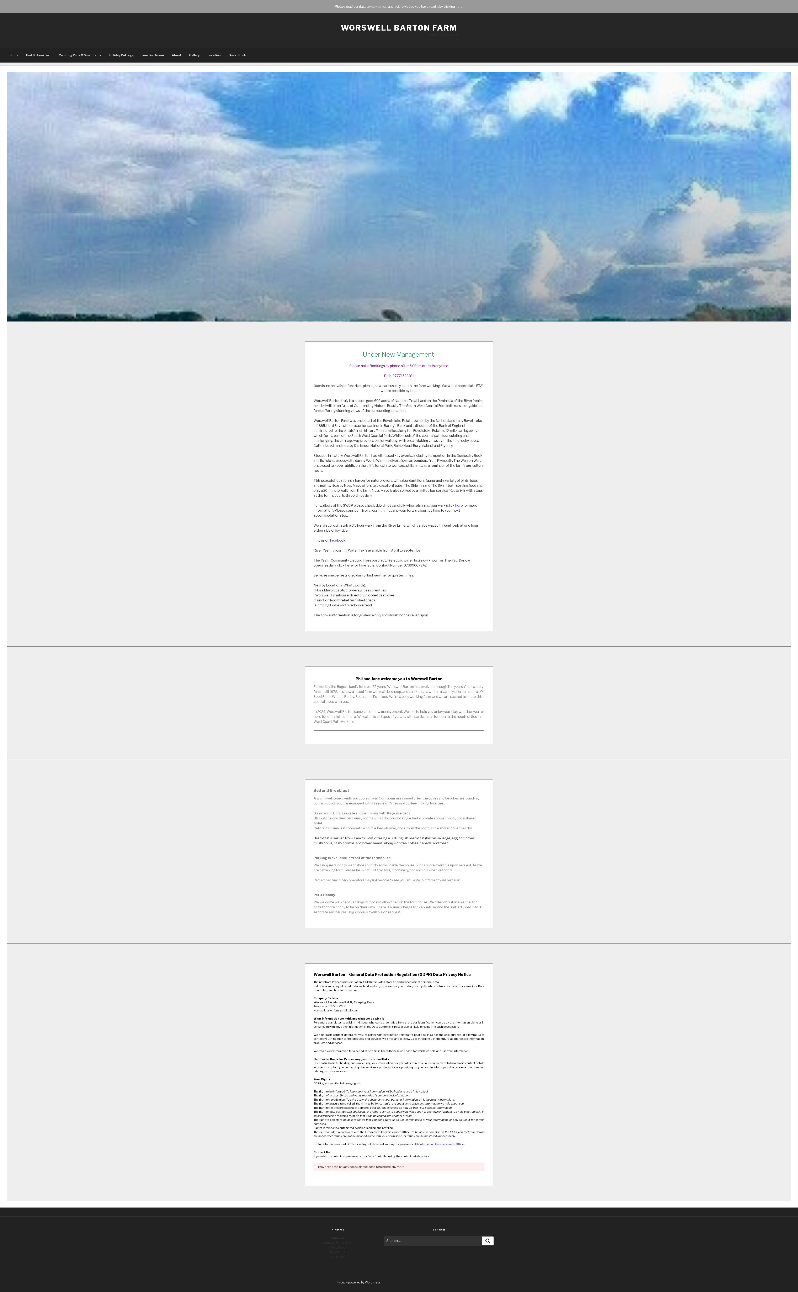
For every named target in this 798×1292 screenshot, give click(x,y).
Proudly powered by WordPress (359, 1282)
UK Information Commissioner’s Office (439, 1144)
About (176, 55)
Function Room (153, 55)
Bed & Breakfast (38, 55)
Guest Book (237, 55)
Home (14, 55)
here (459, 6)
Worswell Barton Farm (399, 27)
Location (214, 55)
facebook (337, 540)
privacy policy (376, 6)
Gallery (194, 55)
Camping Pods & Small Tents (80, 55)
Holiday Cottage (121, 55)
